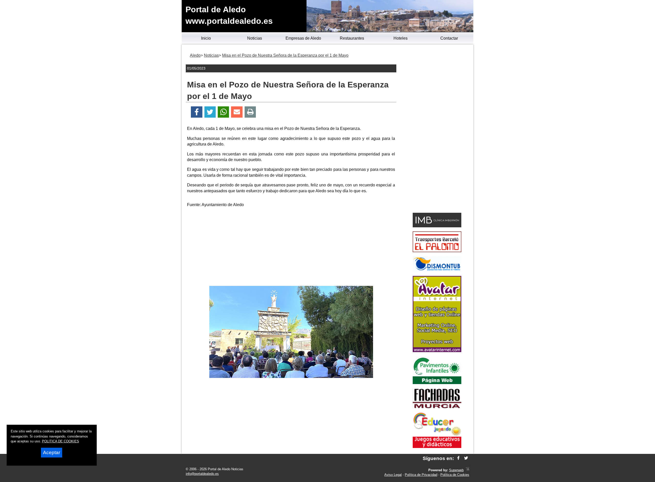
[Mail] (236, 112)
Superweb (456, 470)
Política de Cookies (454, 475)
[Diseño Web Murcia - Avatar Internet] (467, 470)
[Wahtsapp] (223, 112)
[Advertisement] (291, 247)
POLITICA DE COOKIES (60, 441)
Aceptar (51, 452)
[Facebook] (196, 112)
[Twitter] (210, 112)
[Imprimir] (250, 112)
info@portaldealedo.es (202, 474)
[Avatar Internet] (437, 351)
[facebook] (458, 458)
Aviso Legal (393, 475)
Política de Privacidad (421, 475)
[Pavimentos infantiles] (437, 382)
